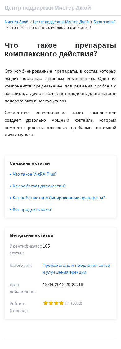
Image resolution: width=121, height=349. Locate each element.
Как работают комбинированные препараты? (59, 197)
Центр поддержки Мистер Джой (48, 7)
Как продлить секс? (32, 209)
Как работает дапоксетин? (39, 185)
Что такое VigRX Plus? (35, 174)
